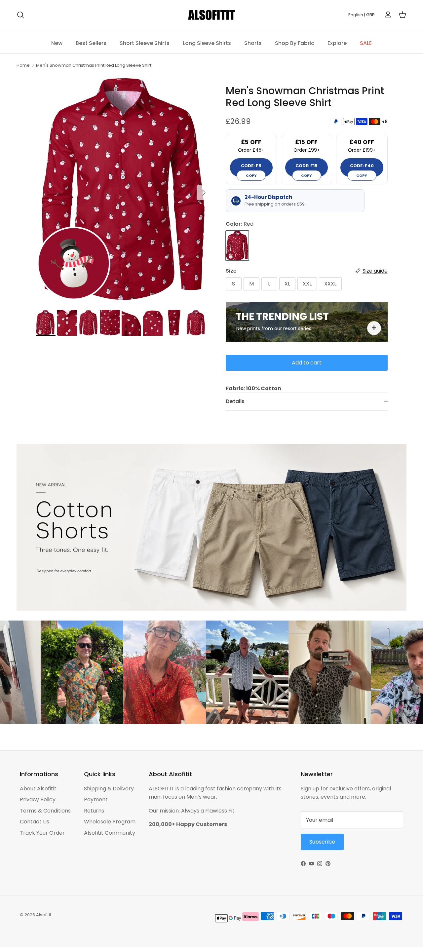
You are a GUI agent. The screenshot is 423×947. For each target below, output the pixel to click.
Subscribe (277, 501)
